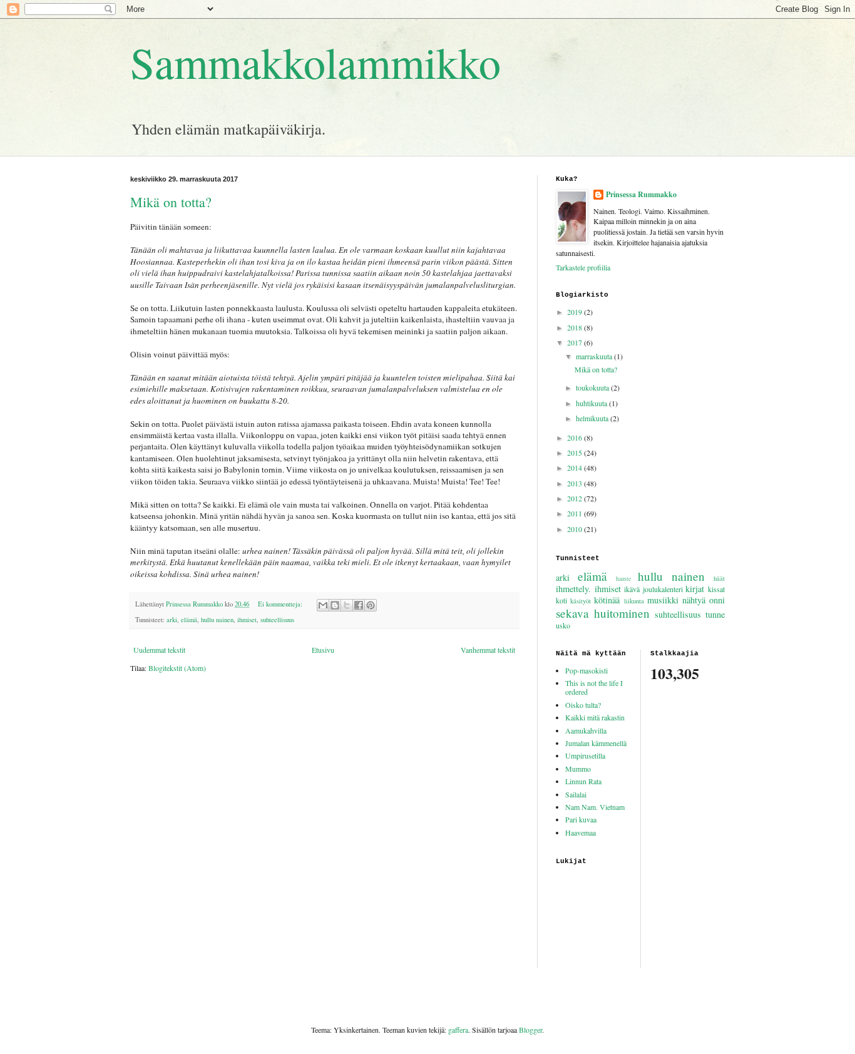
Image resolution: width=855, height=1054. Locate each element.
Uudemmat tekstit (159, 650)
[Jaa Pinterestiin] (370, 605)
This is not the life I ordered (594, 687)
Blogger (530, 1030)
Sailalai (575, 794)
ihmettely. (573, 589)
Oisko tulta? (583, 705)
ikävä (632, 589)
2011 (575, 513)
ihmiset (247, 619)
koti (561, 600)
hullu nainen (217, 619)
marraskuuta (595, 356)
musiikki (662, 600)
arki (171, 619)
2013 (575, 483)
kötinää (607, 600)
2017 (575, 342)
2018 (575, 327)
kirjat (694, 589)
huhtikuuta (592, 403)
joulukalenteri (663, 589)
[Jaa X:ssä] (346, 605)
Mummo (578, 769)
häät (719, 578)
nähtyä (693, 600)
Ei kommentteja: (281, 604)
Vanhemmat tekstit (488, 650)
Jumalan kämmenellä (596, 743)
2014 (575, 468)
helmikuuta (593, 418)
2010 (575, 529)
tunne (715, 614)
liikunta (634, 600)
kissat (716, 589)
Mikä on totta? (171, 202)
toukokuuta (593, 387)
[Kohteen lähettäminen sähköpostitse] (323, 605)
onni (717, 600)
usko (563, 625)
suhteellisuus (277, 619)
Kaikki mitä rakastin (595, 717)
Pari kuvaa (580, 819)
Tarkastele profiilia (583, 267)
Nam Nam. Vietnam (595, 807)
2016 (575, 437)
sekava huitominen (603, 613)
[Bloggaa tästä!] (335, 605)
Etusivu (323, 650)
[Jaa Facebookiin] (358, 605)
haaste (623, 579)
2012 (575, 498)
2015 (575, 453)
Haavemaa (580, 832)
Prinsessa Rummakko (641, 195)
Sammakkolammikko (315, 62)
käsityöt (580, 600)
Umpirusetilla (585, 755)
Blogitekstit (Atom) (177, 668)
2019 (575, 312)
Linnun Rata (583, 781)
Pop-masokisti (586, 670)
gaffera (458, 1030)
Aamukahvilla (586, 730)
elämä (189, 619)
